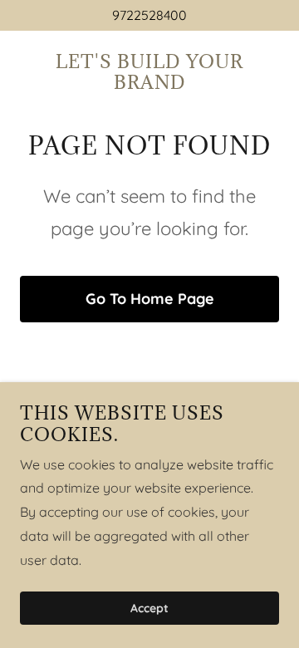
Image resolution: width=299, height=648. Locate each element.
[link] (149, 84)
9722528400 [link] (149, 15)
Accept (149, 608)
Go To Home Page (150, 298)
